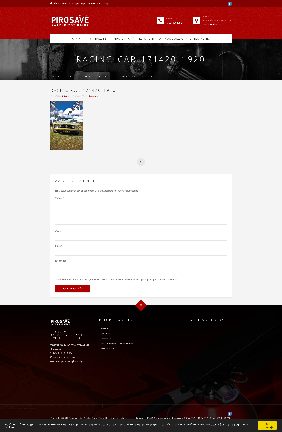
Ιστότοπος (60, 260)
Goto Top (141, 305)
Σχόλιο (59, 198)
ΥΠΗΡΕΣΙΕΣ (98, 38)
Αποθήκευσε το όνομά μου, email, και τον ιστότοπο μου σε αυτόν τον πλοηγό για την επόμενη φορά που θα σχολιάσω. (116, 279)
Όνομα (59, 231)
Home (67, 76)
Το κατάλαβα (267, 425)
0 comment (94, 96)
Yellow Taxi (105, 76)
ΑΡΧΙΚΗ (77, 38)
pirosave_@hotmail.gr (72, 361)
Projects (84, 76)
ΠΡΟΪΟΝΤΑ (122, 38)
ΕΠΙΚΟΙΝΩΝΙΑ (200, 38)
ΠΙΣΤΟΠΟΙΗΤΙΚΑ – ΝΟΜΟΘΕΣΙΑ (160, 38)
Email (58, 246)
